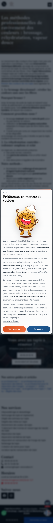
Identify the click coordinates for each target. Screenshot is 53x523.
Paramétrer (39, 329)
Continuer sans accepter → (12, 193)
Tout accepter (14, 329)
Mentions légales (11, 321)
